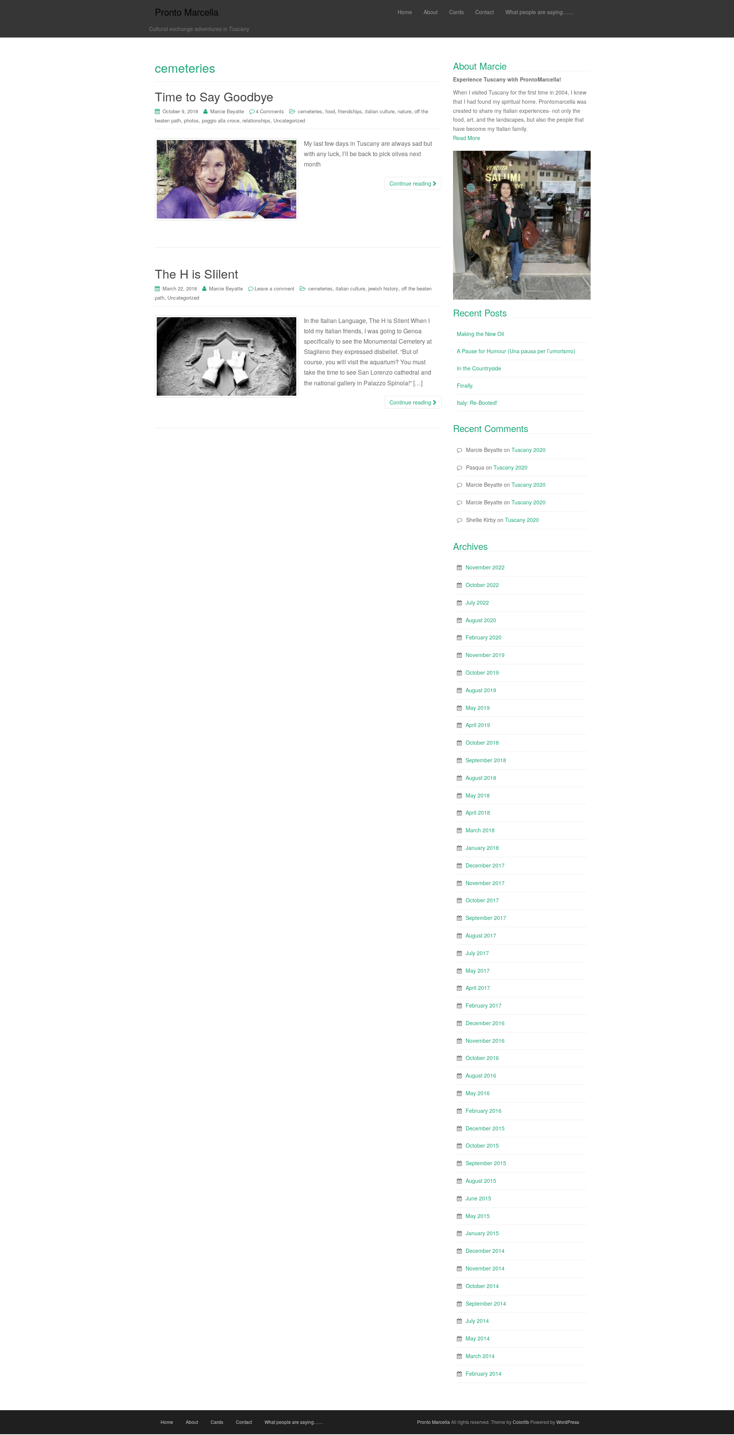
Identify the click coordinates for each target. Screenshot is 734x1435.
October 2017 (482, 900)
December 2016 (485, 1023)
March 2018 (480, 830)
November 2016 (485, 1040)
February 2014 (484, 1373)
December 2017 (485, 865)
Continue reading (411, 183)
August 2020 (481, 620)
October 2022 (482, 585)
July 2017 (477, 953)
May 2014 (478, 1338)
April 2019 (478, 725)
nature (404, 111)
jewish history (383, 288)
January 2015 (482, 1233)
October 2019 (482, 672)
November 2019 (485, 655)
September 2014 (486, 1303)
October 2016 (482, 1058)
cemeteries (310, 111)
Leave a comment (274, 288)
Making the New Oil (480, 334)
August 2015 (481, 1180)
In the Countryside (479, 368)
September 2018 (486, 760)
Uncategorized (289, 120)
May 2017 (478, 970)
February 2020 (484, 637)
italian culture (380, 111)
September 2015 (486, 1163)
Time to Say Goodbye (214, 96)
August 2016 (481, 1075)
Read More (466, 138)
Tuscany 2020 (529, 449)
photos (191, 120)
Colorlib (521, 1422)
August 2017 (481, 935)
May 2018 (478, 795)
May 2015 (478, 1216)
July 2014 (477, 1320)
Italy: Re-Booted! (477, 402)
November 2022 (485, 567)
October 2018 (482, 742)
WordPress (567, 1422)
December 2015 (485, 1128)
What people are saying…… (294, 1422)
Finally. (465, 385)
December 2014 (485, 1250)
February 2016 (484, 1110)
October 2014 (482, 1286)
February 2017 (484, 1005)
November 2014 (485, 1268)
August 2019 (481, 690)
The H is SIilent (196, 273)
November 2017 (485, 883)
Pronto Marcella (186, 11)
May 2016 (478, 1093)
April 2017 (478, 987)
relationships (256, 120)
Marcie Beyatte (227, 111)
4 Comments (270, 111)
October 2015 (482, 1145)
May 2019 (478, 707)
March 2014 (480, 1356)
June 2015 (478, 1198)
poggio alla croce (220, 120)
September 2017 (486, 917)
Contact (244, 1422)
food (330, 111)
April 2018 (478, 812)
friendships (350, 111)
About (192, 1422)
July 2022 (477, 602)
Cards (217, 1422)
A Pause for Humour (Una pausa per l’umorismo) (516, 351)
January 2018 (482, 847)
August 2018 (481, 777)
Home (167, 1422)
